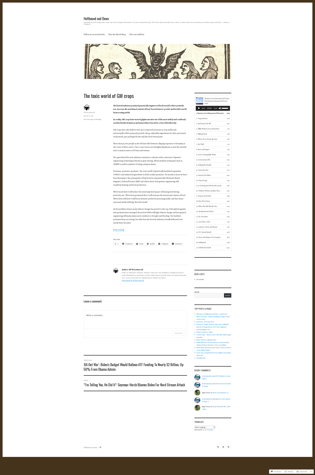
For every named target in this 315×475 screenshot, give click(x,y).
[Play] (199, 108)
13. (203, 175)
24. (204, 232)
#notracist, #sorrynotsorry (205, 322)
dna (85, 119)
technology (97, 119)
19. (206, 206)
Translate (210, 430)
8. (203, 149)
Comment (178, 333)
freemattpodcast (207, 376)
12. (202, 170)
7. (200, 144)
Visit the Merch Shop (117, 34)
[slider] (225, 108)
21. (202, 216)
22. (203, 222)
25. (208, 237)
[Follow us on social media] (218, 447)
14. (201, 180)
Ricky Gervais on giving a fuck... (206, 340)
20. (204, 211)
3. (203, 123)
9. (206, 154)
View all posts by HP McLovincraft (133, 280)
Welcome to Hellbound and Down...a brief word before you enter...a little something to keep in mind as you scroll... (213, 316)
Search (196, 292)
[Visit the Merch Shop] (223, 447)
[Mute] (220, 108)
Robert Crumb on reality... (204, 332)
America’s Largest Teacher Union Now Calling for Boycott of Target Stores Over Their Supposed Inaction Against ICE (212, 327)
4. (207, 129)
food (88, 119)
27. (203, 247)
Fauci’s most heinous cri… (221, 393)
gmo (92, 119)
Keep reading (118, 229)
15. (208, 185)
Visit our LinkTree (136, 34)
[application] (213, 108)
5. (201, 134)
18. (203, 201)
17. (203, 196)
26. (201, 242)
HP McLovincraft (89, 112)
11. (203, 165)
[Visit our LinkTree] (228, 447)
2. (201, 118)
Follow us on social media (94, 34)
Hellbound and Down (96, 18)
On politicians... (201, 358)
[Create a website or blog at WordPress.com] (100, 447)
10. (203, 160)
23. (206, 227)
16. (208, 191)
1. (210, 113)
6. (206, 139)
